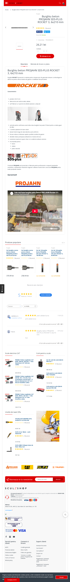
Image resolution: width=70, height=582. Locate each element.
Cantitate (38, 49)
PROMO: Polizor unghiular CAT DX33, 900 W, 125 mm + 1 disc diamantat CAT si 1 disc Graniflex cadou (24, 396)
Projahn (38, 14)
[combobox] (14, 306)
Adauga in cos (46, 56)
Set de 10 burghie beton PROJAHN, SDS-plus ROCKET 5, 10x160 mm (42, 252)
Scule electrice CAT (12, 353)
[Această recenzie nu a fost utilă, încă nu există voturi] (61, 324)
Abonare (58, 479)
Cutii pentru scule (43, 353)
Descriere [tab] (24, 64)
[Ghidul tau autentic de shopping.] (9, 510)
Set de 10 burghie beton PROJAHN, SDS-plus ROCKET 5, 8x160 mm (57, 252)
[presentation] (62, 242)
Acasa (6, 10)
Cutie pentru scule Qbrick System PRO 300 (54, 387)
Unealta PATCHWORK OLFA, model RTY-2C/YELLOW (23, 419)
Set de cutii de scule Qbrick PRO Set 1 (54, 360)
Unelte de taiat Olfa (13, 412)
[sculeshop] (15, 3)
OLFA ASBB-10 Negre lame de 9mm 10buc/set (24, 446)
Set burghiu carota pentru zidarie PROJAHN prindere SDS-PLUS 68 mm (27, 252)
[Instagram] (10, 536)
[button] (65, 514)
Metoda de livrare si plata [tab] (40, 64)
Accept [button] (62, 577)
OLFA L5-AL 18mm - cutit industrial (22, 432)
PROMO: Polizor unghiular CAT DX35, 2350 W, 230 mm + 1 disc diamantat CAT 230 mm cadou (24, 362)
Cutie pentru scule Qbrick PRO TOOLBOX (54, 373)
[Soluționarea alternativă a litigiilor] (13, 518)
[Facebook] (6, 536)
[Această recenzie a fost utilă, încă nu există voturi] (58, 324)
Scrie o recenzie (45, 295)
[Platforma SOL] (13, 524)
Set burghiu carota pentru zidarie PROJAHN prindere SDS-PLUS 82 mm (12, 252)
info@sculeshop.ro (19, 495)
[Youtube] (14, 536)
